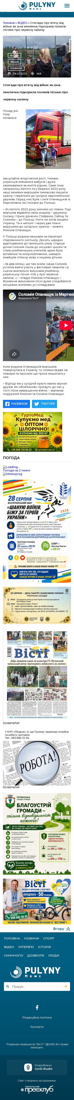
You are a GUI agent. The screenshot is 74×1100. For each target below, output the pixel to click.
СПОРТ (48, 938)
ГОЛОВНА (12, 938)
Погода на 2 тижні (16, 470)
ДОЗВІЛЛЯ (35, 955)
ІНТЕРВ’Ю (26, 947)
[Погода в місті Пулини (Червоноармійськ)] (37, 467)
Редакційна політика (37, 1017)
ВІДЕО (14, 55)
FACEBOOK (19, 403)
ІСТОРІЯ (44, 947)
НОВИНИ (16, 68)
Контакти (37, 1027)
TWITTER (48, 403)
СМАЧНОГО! (13, 955)
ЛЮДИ (14, 61)
